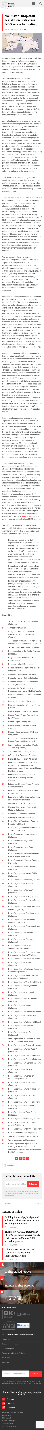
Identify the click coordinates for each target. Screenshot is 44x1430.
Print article (11, 1165)
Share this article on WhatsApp (27, 1158)
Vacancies (6, 1339)
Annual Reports (8, 1348)
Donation (5, 1362)
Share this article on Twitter (16, 1158)
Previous (8, 1203)
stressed (5, 468)
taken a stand (27, 516)
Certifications (7, 1357)
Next (37, 1203)
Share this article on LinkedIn (24, 1158)
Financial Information (10, 1344)
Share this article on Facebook (20, 1158)
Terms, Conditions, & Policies (13, 1353)
